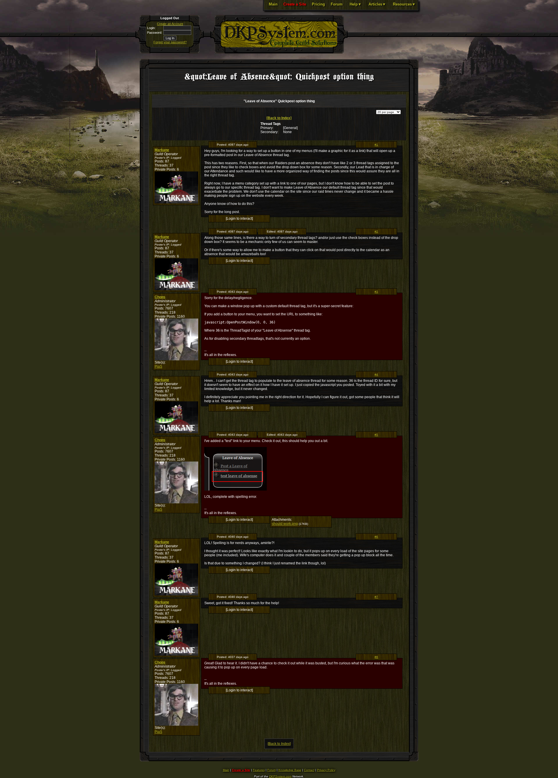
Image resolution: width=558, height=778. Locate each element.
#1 (376, 144)
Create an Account (170, 24)
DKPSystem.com (280, 776)
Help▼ (356, 4)
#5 (376, 434)
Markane (162, 150)
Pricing (318, 4)
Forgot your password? (170, 42)
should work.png (285, 524)
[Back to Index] (279, 118)
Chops (160, 297)
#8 (376, 657)
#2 (376, 231)
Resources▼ (404, 4)
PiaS (158, 366)
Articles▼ (377, 4)
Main (273, 4)
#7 (376, 596)
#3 (376, 291)
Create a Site (294, 4)
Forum (337, 4)
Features (259, 770)
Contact (309, 770)
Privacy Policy (326, 770)
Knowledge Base (289, 770)
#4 (376, 374)
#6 (376, 536)
